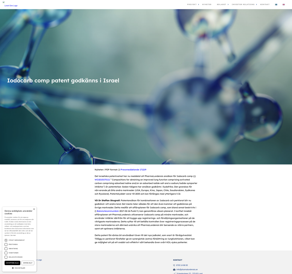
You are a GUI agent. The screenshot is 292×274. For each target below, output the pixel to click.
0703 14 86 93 (182, 265)
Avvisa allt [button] (27, 263)
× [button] (34, 209)
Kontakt (265, 4)
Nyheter (206, 4)
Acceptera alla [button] (12, 263)
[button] (19, 268)
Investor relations (243, 4)
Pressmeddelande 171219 (133, 169)
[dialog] (19, 239)
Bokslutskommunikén (108, 211)
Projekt (192, 4)
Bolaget (221, 4)
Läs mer (13, 235)
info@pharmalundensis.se (187, 269)
